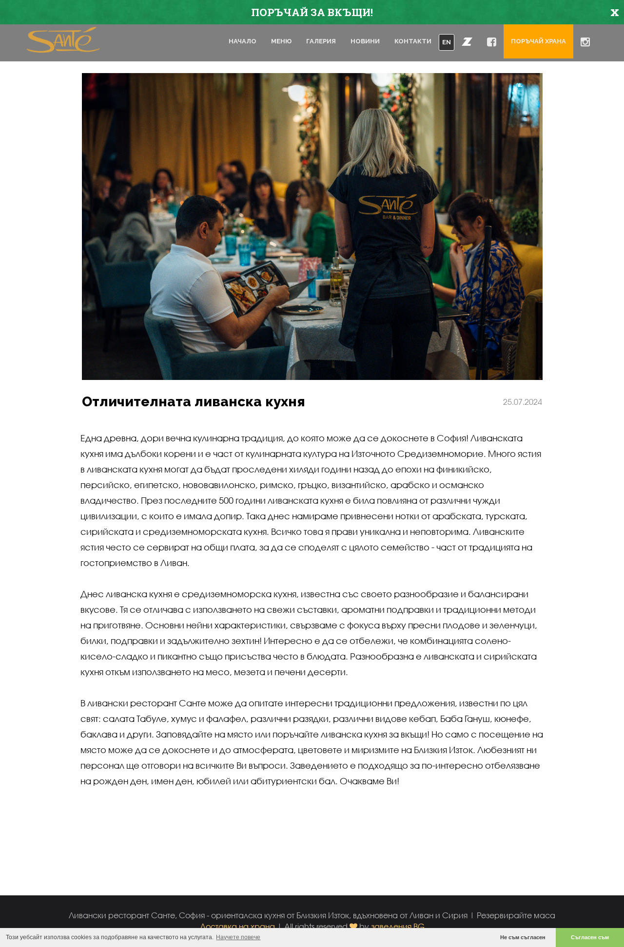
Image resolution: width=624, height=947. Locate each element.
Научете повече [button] (238, 937)
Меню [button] (281, 41)
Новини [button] (365, 41)
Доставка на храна (237, 926)
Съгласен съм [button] (590, 937)
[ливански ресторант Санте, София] (63, 42)
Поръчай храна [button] (538, 41)
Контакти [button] (412, 41)
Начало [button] (242, 41)
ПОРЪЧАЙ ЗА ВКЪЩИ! (312, 12)
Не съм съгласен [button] (523, 937)
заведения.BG (398, 926)
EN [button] (446, 42)
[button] (467, 41)
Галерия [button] (321, 41)
